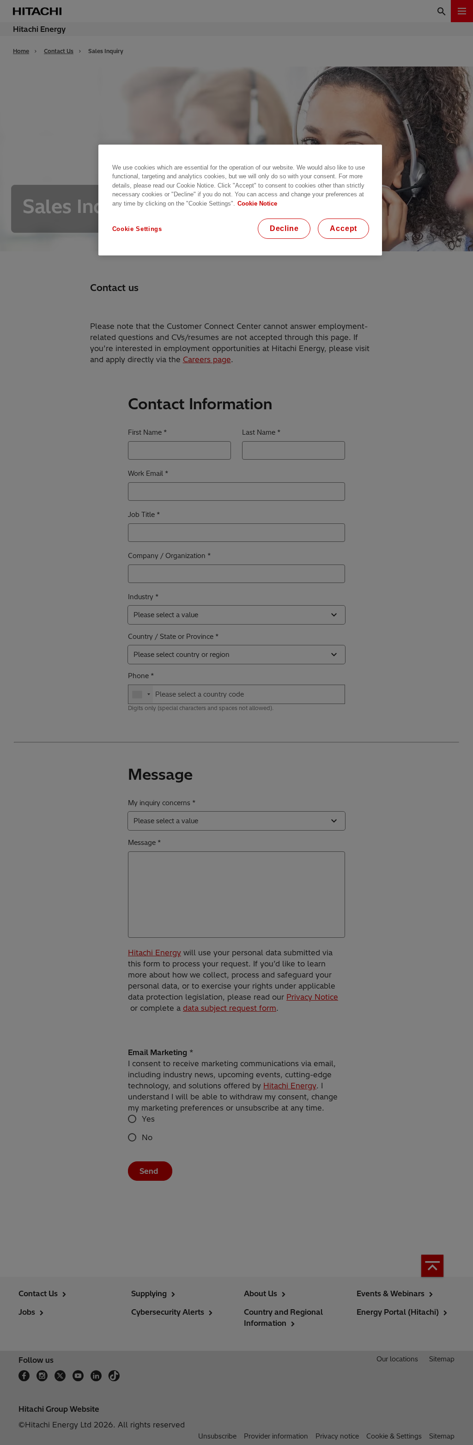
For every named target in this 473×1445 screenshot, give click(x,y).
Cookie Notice (257, 203)
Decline (284, 228)
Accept (343, 228)
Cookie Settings (137, 228)
